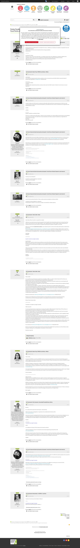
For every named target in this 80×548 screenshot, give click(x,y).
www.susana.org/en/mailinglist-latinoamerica (32, 477)
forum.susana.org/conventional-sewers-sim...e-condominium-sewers (38, 228)
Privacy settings (64, 545)
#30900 (68, 196)
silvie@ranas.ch (38, 79)
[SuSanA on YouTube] (66, 540)
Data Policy (40, 39)
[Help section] (78, 1)
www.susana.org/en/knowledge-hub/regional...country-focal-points (38, 455)
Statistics (40, 545)
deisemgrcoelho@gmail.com (40, 294)
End (68, 38)
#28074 (68, 217)
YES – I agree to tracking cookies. (31, 42)
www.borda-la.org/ (29, 366)
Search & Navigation (55, 1)
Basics (68, 1)
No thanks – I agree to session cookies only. (47, 42)
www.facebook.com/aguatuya (30, 476)
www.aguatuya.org (28, 156)
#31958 (68, 74)
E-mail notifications (45, 545)
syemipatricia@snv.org (55, 138)
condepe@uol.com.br (50, 294)
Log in (30, 62)
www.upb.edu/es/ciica (30, 430)
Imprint (68, 545)
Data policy (59, 545)
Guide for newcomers (44, 20)
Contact (55, 545)
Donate (73, 1)
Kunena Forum (42, 532)
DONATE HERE (76, 542)
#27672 (68, 404)
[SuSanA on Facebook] (64, 540)
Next (65, 38)
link (32, 38)
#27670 (68, 496)
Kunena (24, 545)
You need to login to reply (33, 63)
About (52, 545)
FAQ (50, 545)
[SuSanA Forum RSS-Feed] (69, 540)
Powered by (36, 532)
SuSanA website (5, 1)
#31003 (68, 134)
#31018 (68, 100)
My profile (62, 1)
